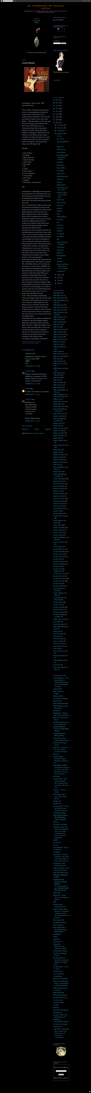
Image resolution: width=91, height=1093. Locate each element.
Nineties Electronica (59, 484)
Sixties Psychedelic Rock (60, 656)
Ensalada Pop (57, 801)
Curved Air (60, 228)
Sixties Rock (57, 665)
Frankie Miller (61, 168)
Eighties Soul (57, 452)
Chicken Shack (61, 149)
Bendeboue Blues (58, 696)
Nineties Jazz (57, 491)
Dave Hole (60, 162)
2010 (57, 114)
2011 (57, 111)
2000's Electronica (58, 310)
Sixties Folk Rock (58, 634)
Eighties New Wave (58, 435)
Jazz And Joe (57, 842)
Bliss (58, 239)
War (58, 222)
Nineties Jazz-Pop (58, 506)
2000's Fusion (57, 324)
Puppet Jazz (60, 147)
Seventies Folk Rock (59, 561)
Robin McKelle (61, 256)
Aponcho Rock (57, 689)
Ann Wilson (60, 236)
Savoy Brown (60, 247)
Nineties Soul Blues (59, 527)
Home (37, 429)
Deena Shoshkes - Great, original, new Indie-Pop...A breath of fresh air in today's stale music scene (61, 783)
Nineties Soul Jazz (58, 532)
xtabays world (57, 1026)
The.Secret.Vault (58, 971)
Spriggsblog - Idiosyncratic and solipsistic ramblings (59, 946)
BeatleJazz (60, 253)
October (59, 131)
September (60, 133)
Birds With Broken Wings (60, 703)
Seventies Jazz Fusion (59, 578)
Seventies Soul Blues (59, 607)
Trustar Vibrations (58, 974)
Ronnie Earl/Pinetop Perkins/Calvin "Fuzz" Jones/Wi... (63, 266)
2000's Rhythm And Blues (60, 368)
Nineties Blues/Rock (59, 479)
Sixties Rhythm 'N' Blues (60, 660)
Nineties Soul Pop (58, 535)
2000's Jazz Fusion (58, 334)
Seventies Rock (57, 602)
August (59, 275)
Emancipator (60, 165)
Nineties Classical (58, 481)
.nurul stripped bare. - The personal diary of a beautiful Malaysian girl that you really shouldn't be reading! (60, 682)
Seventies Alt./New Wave (60, 542)
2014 (57, 103)
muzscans (56, 1007)
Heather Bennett (61, 217)
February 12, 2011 (32, 394)
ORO (54, 902)
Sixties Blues (57, 622)
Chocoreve (56, 754)
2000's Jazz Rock (58, 337)
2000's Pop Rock (58, 361)
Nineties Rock (57, 525)
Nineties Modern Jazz (59, 508)
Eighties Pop (57, 438)
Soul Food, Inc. (57, 941)
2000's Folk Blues (58, 317)
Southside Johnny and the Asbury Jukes (62, 195)
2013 (57, 106)
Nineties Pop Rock (58, 513)
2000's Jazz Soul (58, 342)
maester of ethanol (58, 1002)
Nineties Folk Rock (58, 488)
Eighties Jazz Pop (58, 430)
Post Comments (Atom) (37, 433)
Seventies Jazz (57, 566)
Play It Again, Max (58, 920)
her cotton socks (58, 1000)
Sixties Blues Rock (58, 624)
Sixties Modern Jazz (59, 646)
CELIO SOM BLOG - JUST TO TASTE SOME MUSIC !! (61, 729)
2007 (57, 122)
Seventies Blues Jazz (59, 549)
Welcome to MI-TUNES (60, 979)
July (58, 277)
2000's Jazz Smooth (59, 339)
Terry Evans (60, 139)
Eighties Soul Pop (58, 457)
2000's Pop (56, 359)
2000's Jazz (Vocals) (59, 329)
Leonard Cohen (61, 202)
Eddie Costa (60, 179)
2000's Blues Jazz (58, 295)
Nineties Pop (57, 511)
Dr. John (59, 136)
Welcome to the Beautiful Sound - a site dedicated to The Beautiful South (60, 983)
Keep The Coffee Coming (60, 872)
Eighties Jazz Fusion (59, 401)
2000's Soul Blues (58, 382)
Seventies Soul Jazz (59, 610)
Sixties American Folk (59, 619)
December (60, 125)
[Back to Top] (89, 1092)
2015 (57, 100)
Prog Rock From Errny (59, 922)
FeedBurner (65, 1078)
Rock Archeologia (58, 925)
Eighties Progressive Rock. (61, 445)
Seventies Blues (57, 547)
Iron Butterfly (61, 271)
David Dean (56, 776)
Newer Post (25, 429)
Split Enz (59, 208)
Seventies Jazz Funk (59, 576)
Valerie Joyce (60, 173)
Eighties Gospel (57, 423)
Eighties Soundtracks (59, 462)
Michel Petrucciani (62, 176)
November (60, 128)
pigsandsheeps (57, 1012)
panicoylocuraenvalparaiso (61, 1010)
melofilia (56, 1005)
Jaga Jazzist (60, 250)
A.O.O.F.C (28, 371)
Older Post (48, 429)
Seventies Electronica (59, 556)
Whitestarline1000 (58, 992)
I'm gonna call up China (60, 824)
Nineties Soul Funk (58, 530)
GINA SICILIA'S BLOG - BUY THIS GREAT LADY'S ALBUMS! (60, 817)
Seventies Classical (58, 554)
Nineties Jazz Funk (58, 496)
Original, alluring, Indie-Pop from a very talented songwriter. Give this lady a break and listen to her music (61, 913)
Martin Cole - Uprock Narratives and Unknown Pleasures (61, 897)
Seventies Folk (57, 559)
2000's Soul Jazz (58, 385)
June (58, 280)
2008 (57, 120)
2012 (57, 108)
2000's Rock (56, 377)
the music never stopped (60, 1024)
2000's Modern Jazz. (59, 354)
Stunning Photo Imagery (60, 951)
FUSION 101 (57, 803)
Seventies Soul (57, 605)
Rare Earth (60, 205)
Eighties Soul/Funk (58, 459)
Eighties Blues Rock (59, 406)
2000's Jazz (56, 327)
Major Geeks (57, 893)
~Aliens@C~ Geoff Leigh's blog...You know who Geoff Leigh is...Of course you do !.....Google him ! (61, 1033)
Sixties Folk (56, 631)
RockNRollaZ (57, 934)
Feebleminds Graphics (59, 813)
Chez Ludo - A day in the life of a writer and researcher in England (60, 749)
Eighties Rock (57, 450)
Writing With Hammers (60, 995)
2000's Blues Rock (33, 343)
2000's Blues (57, 293)
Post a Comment (27, 426)
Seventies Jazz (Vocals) (60, 573)
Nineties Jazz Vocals (59, 503)
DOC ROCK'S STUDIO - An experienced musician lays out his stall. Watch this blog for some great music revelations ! (61, 769)
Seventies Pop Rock (59, 586)
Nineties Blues (57, 472)
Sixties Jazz (56, 636)
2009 (57, 117)
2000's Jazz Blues (58, 332)
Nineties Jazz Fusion (59, 498)
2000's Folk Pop (58, 319)
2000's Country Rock (59, 307)
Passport (59, 182)
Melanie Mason (61, 185)
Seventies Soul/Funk (59, 612)
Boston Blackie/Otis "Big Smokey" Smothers (63, 157)
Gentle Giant (60, 200)
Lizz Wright (60, 171)
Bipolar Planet (57, 701)
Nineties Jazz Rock (58, 501)
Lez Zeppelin (60, 234)
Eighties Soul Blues (59, 455)
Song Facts (56, 939)
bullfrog (27, 389)
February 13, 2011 (32, 421)
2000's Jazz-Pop (58, 344)
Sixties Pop (56, 648)
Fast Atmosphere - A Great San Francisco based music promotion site (61, 808)
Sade (58, 214)
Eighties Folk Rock (58, 416)
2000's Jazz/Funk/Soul (59, 347)
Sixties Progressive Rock (60, 651)
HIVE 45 (55, 822)
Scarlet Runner (28, 62)
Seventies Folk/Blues (59, 564)
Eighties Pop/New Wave (60, 440)
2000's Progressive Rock (60, 364)
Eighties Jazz (57, 399)
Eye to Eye (60, 225)
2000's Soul (56, 380)
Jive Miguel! (57, 852)
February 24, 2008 (32, 366)
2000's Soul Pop (58, 387)
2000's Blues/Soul (58, 305)
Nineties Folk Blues (59, 486)
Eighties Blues (57, 404)
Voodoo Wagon (57, 976)
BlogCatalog (57, 710)
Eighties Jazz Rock (58, 433)
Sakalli (55, 937)
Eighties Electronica (59, 413)
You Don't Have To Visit (60, 997)
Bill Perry (60, 211)
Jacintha (59, 258)
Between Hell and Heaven (60, 698)
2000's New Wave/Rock (60, 356)
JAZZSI (55, 840)
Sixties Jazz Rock (58, 641)
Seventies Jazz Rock (59, 581)
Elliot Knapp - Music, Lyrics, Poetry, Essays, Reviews (60, 796)
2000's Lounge (57, 351)
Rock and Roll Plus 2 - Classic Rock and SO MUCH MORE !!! (59, 929)
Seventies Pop (57, 583)
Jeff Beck (59, 231)
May (58, 283)
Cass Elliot (60, 219)
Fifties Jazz (56, 464)
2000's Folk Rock (58, 322)
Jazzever (55, 845)
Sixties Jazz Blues (58, 639)
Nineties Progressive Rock (60, 516)
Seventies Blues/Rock (59, 551)
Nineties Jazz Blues (59, 493)
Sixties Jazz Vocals (58, 643)
